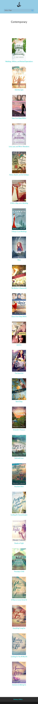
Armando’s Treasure (19, 430)
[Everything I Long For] (19, 616)
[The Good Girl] (19, 361)
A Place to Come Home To (19, 600)
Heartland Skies (19, 486)
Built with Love (19, 458)
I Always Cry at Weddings (19, 231)
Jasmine (19, 345)
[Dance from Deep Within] (19, 304)
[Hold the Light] (19, 77)
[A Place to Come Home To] (19, 587)
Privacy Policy (18, 699)
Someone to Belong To (19, 685)
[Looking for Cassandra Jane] (19, 502)
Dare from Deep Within (19, 118)
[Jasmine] (19, 332)
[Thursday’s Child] (19, 559)
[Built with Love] (19, 446)
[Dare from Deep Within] (19, 106)
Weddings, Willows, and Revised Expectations (19, 61)
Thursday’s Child (19, 571)
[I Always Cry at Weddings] (19, 219)
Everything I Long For (19, 628)
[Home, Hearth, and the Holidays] (19, 162)
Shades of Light (19, 543)
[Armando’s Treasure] (19, 417)
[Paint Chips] (19, 389)
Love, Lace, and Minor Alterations (19, 146)
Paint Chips (19, 401)
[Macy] (19, 247)
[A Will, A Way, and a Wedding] (19, 190)
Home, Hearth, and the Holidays (19, 175)
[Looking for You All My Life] (19, 644)
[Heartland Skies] (19, 474)
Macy (19, 260)
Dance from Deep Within (19, 316)
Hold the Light (19, 90)
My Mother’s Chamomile (19, 288)
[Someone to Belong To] (19, 672)
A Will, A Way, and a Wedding (19, 203)
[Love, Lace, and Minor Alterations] (19, 134)
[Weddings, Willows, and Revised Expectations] (19, 49)
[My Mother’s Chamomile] (19, 275)
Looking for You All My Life (19, 656)
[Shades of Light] (19, 530)
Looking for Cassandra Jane (19, 515)
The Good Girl (19, 373)
